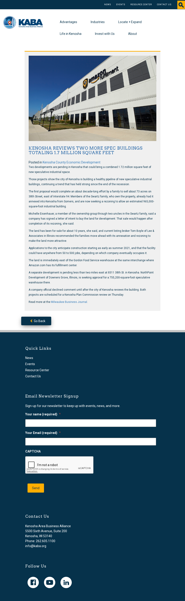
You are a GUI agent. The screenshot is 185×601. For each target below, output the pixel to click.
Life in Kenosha (70, 34)
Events (120, 4)
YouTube (49, 582)
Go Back (39, 321)
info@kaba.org (35, 546)
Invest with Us (105, 34)
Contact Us (164, 4)
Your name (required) (43, 414)
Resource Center (141, 4)
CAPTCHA (33, 451)
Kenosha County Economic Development (71, 162)
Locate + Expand (130, 22)
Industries (98, 22)
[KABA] (23, 22)
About (132, 34)
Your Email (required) (43, 433)
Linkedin (66, 582)
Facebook (33, 582)
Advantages (68, 22)
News (107, 4)
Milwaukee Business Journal (69, 302)
